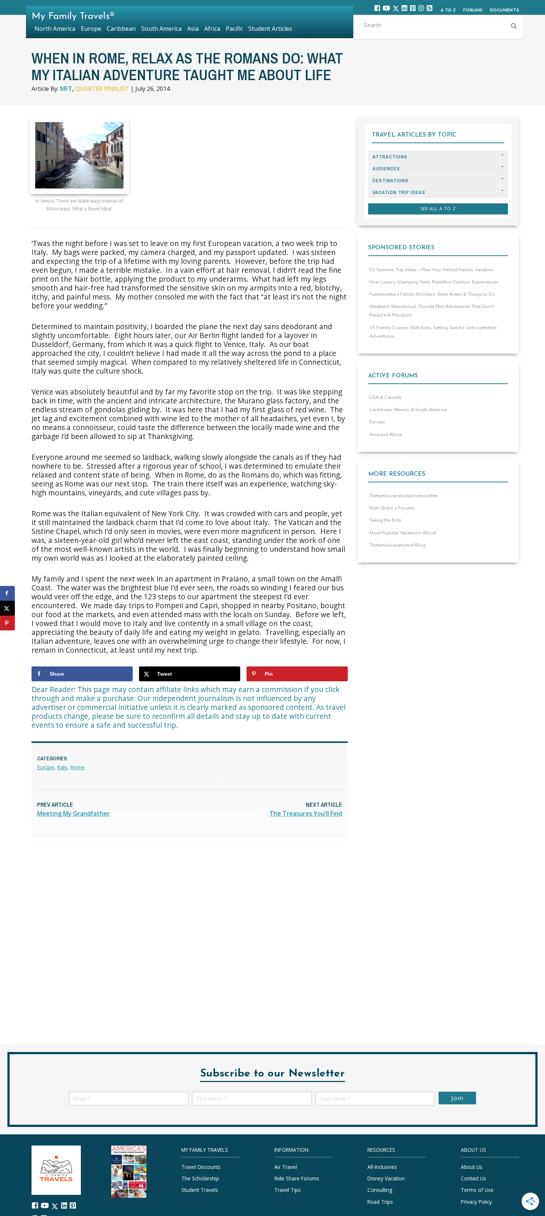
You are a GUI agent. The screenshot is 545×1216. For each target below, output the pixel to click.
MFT (66, 89)
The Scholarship (200, 1178)
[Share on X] (7, 608)
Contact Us (473, 1178)
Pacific (234, 28)
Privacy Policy (476, 1201)
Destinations (391, 180)
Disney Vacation (386, 1178)
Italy (62, 767)
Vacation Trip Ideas (399, 192)
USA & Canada (385, 397)
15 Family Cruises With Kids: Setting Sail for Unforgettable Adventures (432, 332)
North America (54, 28)
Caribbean (121, 28)
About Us (471, 1166)
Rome (77, 767)
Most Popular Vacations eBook (402, 533)
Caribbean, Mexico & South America (408, 409)
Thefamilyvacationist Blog (397, 545)
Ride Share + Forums (392, 508)
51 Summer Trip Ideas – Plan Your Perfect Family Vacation (431, 269)
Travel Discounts (201, 1166)
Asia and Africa (385, 434)
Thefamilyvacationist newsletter (403, 495)
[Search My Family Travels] (514, 27)
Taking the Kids (385, 520)
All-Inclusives (382, 1166)
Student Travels (199, 1189)
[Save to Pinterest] (7, 623)
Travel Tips (287, 1189)
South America (161, 28)
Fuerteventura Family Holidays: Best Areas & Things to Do (432, 294)
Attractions (390, 157)
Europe (45, 767)
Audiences (386, 168)
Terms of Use (477, 1189)
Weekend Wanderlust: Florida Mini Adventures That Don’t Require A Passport (431, 310)
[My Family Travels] (56, 1169)
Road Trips (380, 1201)
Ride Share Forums (296, 1178)
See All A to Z (438, 209)
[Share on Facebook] (7, 593)
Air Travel (285, 1166)
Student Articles (270, 28)
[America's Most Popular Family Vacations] (128, 1170)
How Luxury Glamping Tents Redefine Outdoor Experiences (433, 282)
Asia (193, 28)
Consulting (379, 1189)
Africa (212, 28)
